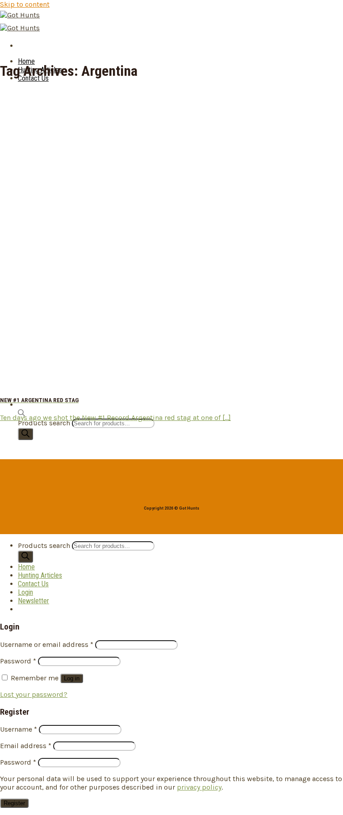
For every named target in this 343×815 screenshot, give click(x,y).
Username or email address (46, 644)
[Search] (25, 434)
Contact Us (33, 584)
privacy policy (199, 787)
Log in (71, 678)
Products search (45, 423)
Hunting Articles (40, 575)
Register (14, 803)
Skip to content (25, 4)
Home (26, 61)
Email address (25, 745)
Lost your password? (33, 694)
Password (18, 661)
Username (18, 729)
